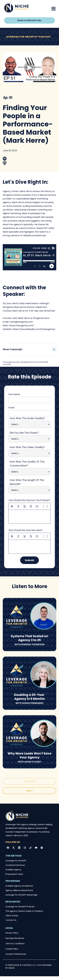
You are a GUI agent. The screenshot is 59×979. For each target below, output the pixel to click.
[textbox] (29, 517)
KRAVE (12, 968)
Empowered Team (14, 874)
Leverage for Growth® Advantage (21, 894)
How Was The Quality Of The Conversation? (27, 463)
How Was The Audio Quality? (27, 418)
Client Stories (11, 915)
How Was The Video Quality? (27, 447)
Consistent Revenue (15, 865)
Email (11, 407)
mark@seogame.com (21, 321)
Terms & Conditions (15, 943)
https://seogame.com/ (21, 325)
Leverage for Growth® (15, 860)
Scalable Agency (13, 869)
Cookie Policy (11, 948)
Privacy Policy (11, 933)
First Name (14, 394)
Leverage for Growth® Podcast (20, 906)
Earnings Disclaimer (14, 938)
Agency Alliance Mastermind (19, 890)
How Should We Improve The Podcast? (29, 500)
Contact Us (10, 920)
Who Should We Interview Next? (26, 530)
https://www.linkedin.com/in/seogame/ (33, 329)
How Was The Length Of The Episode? (27, 482)
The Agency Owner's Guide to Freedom (24, 911)
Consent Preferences (15, 954)
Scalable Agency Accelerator (19, 885)
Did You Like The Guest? (24, 432)
